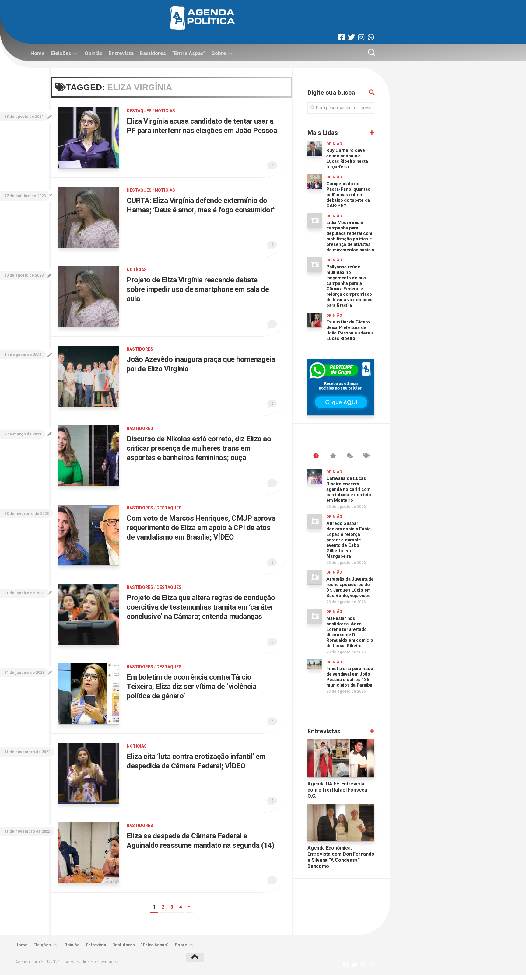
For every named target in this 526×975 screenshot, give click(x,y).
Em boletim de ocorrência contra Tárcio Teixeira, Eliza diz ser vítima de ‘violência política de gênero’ (191, 686)
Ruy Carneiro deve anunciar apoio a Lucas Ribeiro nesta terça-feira (347, 158)
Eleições (61, 53)
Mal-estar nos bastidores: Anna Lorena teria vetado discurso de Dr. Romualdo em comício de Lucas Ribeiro (349, 632)
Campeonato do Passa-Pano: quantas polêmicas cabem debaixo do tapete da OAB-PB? (348, 194)
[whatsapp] (370, 37)
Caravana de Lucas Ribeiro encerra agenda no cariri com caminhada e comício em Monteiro (348, 489)
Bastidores (153, 53)
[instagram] (361, 37)
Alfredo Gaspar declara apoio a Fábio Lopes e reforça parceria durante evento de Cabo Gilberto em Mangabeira (348, 540)
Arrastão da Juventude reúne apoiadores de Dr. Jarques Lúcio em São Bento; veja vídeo (350, 587)
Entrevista (121, 53)
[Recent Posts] (315, 456)
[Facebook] (341, 37)
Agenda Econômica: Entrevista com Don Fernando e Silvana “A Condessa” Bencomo (340, 857)
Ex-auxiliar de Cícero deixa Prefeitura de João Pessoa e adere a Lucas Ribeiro (350, 330)
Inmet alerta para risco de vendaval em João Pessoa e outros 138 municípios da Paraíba (349, 677)
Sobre (219, 53)
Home (37, 53)
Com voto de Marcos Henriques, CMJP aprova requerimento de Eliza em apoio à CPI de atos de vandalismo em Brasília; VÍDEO (201, 527)
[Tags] (366, 456)
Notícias (165, 110)
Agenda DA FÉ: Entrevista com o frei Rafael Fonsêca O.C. (337, 790)
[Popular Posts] (332, 456)
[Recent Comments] (349, 456)
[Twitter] (351, 37)
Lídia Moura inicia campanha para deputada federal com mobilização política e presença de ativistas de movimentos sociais (350, 236)
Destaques (139, 110)
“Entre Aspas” (188, 53)
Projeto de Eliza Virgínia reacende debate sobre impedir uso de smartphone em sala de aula (198, 289)
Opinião (94, 53)
